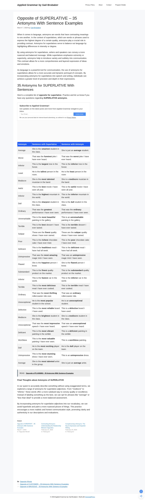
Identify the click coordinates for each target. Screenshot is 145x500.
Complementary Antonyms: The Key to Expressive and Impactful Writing (75, 426)
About (100, 5)
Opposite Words (26, 482)
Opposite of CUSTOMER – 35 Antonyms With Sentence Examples (44, 484)
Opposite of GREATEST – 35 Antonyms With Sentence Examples (26, 426)
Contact (108, 5)
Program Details (120, 5)
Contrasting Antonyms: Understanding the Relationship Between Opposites (51, 426)
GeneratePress (90, 497)
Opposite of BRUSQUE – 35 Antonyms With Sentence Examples (43, 487)
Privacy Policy (90, 5)
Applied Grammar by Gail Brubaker (37, 5)
